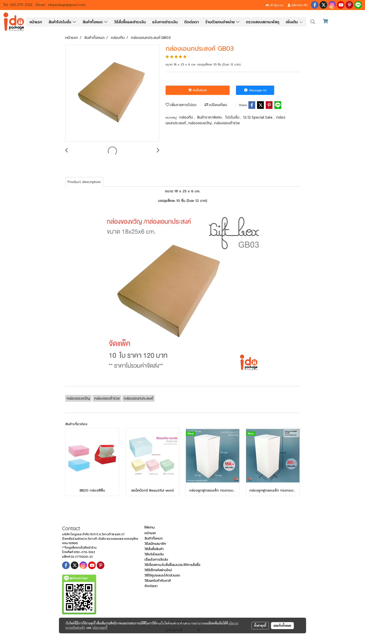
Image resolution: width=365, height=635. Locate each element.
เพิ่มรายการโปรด (182, 105)
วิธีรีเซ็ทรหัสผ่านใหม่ (158, 569)
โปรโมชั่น (232, 117)
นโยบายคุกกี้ (100, 628)
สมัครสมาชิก (299, 5)
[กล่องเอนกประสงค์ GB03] (112, 93)
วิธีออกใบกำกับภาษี (157, 580)
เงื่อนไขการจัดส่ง (156, 559)
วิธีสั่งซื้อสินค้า (154, 548)
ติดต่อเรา (191, 22)
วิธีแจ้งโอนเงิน (154, 554)
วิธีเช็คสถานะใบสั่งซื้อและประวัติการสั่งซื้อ (172, 564)
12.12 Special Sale (258, 117)
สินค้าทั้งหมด (93, 22)
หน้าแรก (36, 22)
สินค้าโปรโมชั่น (61, 22)
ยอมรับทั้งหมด (282, 625)
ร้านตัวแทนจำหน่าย (220, 22)
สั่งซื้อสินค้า (199, 90)
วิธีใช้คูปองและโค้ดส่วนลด (162, 575)
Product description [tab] (84, 181)
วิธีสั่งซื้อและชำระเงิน (130, 22)
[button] (312, 22)
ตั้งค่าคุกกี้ (260, 625)
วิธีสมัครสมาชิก (155, 543)
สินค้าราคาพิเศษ (209, 117)
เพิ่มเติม (292, 22)
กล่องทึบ (186, 117)
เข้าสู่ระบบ (276, 5)
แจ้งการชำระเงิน (165, 22)
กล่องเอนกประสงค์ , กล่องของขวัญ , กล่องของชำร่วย (225, 120)
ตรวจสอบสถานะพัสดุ (262, 22)
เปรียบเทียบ (217, 105)
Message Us (257, 90)
